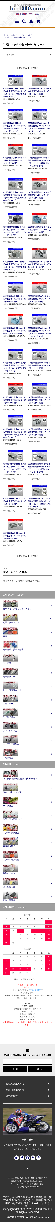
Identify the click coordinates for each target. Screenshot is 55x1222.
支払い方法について (22, 1178)
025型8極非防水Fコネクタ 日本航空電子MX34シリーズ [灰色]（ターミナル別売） (39, 264)
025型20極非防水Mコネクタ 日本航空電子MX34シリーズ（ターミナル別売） (39, 400)
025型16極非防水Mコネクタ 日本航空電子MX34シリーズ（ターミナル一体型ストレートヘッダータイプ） (39, 332)
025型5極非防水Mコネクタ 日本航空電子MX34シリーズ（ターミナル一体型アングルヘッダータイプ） (39, 127)
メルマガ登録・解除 (36, 1184)
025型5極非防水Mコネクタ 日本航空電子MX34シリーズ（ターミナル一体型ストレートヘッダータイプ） (14, 127)
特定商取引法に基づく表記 (32, 1181)
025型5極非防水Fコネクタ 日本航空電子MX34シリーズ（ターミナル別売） (15, 160)
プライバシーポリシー (19, 1184)
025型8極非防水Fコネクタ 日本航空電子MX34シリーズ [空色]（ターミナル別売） (39, 229)
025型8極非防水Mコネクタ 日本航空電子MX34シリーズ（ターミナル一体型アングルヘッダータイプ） (14, 231)
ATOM (36, 1187)
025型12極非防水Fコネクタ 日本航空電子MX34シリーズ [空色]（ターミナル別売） (14, 331)
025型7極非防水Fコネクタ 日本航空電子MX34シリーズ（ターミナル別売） (39, 195)
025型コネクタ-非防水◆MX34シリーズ (18, 37)
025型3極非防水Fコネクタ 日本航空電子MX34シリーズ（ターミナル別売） (39, 91)
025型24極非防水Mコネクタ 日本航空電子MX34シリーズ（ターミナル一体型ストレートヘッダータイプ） (39, 468)
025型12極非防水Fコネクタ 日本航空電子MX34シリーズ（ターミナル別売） (39, 299)
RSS (31, 1187)
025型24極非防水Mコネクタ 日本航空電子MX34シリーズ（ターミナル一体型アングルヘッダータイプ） (14, 468)
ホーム (6, 35)
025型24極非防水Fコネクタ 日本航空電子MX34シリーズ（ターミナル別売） (14, 501)
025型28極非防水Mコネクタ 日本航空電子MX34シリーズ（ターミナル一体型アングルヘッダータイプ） (39, 503)
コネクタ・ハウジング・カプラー (22, 35)
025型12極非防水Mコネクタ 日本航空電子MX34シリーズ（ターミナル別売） (14, 299)
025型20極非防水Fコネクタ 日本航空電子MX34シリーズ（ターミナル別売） (39, 432)
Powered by (13, 1216)
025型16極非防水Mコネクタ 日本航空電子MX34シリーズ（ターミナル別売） (39, 365)
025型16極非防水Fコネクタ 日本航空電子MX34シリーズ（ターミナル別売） (14, 400)
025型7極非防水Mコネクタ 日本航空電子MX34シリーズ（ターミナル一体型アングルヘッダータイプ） (14, 196)
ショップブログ (22, 1187)
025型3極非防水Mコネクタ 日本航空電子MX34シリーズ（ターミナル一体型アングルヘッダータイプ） (14, 92)
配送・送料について (38, 1178)
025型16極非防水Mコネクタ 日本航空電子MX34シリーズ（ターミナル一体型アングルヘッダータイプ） (14, 367)
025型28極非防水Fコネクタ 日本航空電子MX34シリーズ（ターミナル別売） (14, 536)
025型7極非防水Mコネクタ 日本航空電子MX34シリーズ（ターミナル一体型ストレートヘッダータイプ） (39, 162)
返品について (16, 1181)
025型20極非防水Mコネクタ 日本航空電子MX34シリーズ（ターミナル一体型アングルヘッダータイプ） (14, 433)
